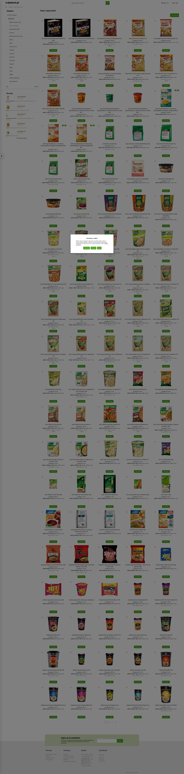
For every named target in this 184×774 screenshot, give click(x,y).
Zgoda (99, 248)
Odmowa (93, 248)
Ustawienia (86, 248)
